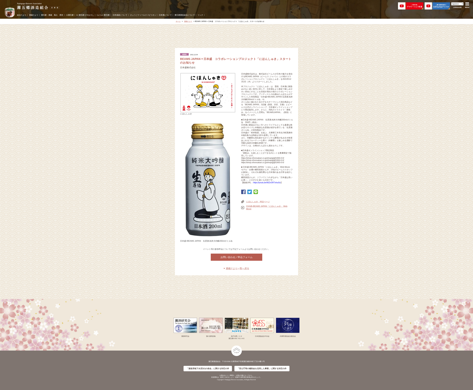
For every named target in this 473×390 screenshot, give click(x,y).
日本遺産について (120, 15)
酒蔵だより (33, 15)
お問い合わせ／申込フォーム (236, 257)
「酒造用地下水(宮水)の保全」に (207, 368)
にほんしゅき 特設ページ (258, 202)
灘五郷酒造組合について (185, 15)
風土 (56, 15)
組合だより (21, 15)
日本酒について (165, 15)
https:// (256, 183)
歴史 (61, 15)
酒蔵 (50, 15)
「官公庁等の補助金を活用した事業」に (262, 368)
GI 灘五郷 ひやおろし (85, 15)
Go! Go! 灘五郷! (103, 15)
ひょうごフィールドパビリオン (143, 15)
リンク (200, 15)
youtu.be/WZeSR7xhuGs (270, 183)
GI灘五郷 (70, 15)
